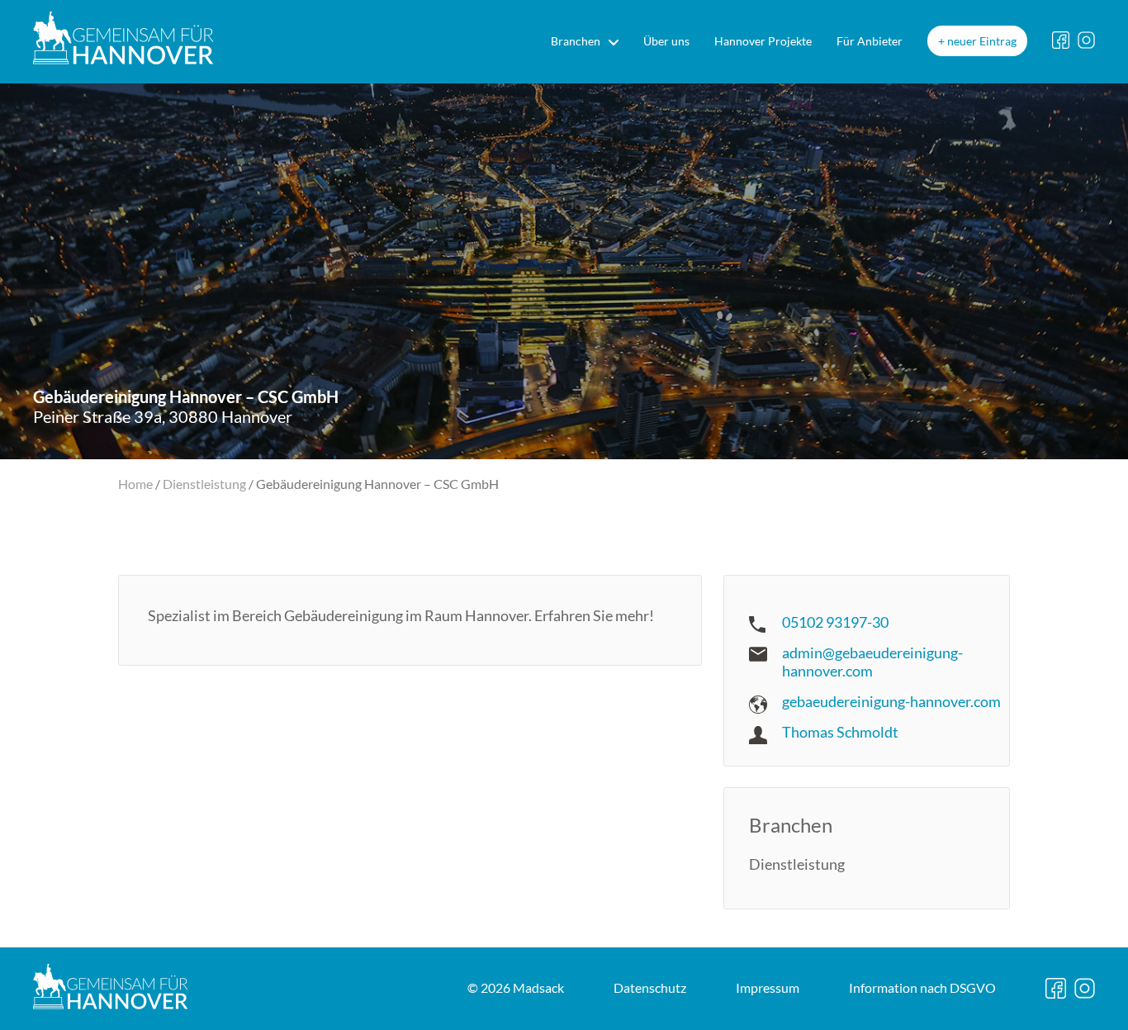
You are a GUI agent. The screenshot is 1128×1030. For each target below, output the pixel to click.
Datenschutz (650, 987)
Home (135, 483)
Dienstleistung (204, 483)
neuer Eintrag (982, 41)
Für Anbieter (870, 41)
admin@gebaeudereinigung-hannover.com (872, 661)
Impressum (767, 987)
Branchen (575, 41)
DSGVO (922, 987)
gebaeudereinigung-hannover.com (891, 701)
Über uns (666, 41)
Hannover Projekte (763, 41)
